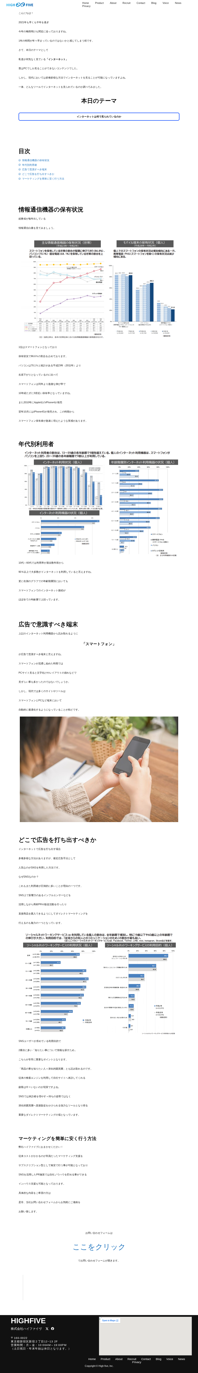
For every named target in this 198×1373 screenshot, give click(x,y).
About (113, 3)
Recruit (126, 3)
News (178, 3)
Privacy (86, 6)
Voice (166, 3)
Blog (153, 3)
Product (99, 3)
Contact (141, 3)
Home (85, 3)
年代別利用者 (36, 444)
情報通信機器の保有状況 (51, 209)
